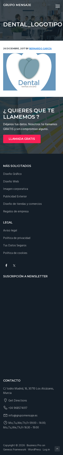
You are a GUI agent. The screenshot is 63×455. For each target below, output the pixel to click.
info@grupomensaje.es (22, 415)
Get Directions (17, 400)
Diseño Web (11, 181)
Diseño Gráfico (12, 174)
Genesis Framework (14, 449)
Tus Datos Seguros (14, 245)
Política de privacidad (16, 238)
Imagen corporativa (15, 189)
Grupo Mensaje (17, 5)
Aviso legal (10, 230)
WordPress (34, 449)
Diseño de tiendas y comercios (22, 204)
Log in (46, 449)
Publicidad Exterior (15, 196)
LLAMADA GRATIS (22, 139)
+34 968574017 (17, 408)
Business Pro (34, 445)
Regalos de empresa (16, 211)
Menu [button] (53, 6)
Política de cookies (15, 253)
